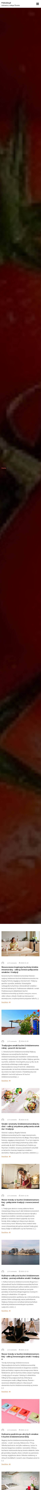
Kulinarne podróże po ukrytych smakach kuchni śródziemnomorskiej (19, 1435)
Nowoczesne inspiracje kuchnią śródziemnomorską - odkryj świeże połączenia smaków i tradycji (19, 969)
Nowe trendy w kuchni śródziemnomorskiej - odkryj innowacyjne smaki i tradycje (20, 1356)
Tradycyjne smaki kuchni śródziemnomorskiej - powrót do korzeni (20, 1046)
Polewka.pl (6, 3)
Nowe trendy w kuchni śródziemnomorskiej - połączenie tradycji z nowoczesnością (20, 1202)
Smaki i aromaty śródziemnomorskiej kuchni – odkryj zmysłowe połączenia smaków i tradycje (20, 1126)
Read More (4, 1002)
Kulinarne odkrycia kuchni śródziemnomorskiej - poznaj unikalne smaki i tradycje (20, 1276)
